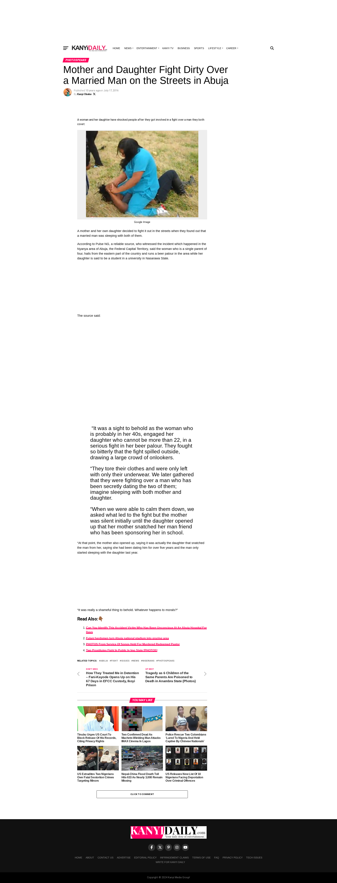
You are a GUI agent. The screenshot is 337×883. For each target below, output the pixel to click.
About (90, 857)
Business (184, 48)
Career (231, 48)
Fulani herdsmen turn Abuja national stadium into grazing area (127, 638)
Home (116, 48)
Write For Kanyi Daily (170, 862)
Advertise (124, 857)
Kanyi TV (167, 48)
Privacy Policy (233, 857)
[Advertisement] (168, 22)
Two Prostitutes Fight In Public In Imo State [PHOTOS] (121, 650)
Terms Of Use (201, 857)
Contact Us (105, 857)
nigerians (148, 661)
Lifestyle (214, 48)
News (127, 48)
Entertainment (147, 48)
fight (114, 661)
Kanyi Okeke (84, 94)
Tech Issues (254, 857)
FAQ (216, 857)
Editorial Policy (145, 857)
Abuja (104, 661)
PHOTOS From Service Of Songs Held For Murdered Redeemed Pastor (133, 644)
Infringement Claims (174, 857)
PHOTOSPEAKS (166, 661)
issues (125, 661)
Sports (199, 48)
